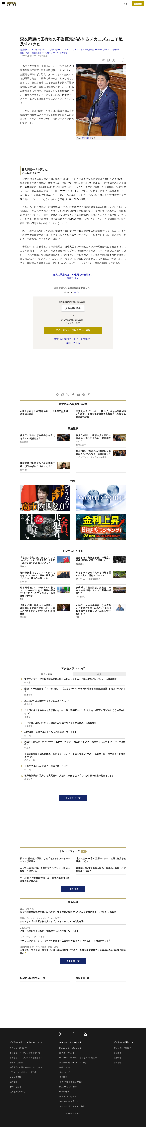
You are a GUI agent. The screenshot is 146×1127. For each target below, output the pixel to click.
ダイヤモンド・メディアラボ (71, 1106)
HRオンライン (65, 1091)
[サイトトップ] (11, 4)
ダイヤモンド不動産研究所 (70, 1081)
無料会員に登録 (73, 308)
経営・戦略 (25, 52)
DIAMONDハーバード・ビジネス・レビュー (78, 1057)
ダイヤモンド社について (125, 1042)
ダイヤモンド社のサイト (70, 1042)
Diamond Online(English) (70, 1047)
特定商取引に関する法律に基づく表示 (26, 1067)
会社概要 (117, 1052)
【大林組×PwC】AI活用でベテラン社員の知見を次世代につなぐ (101, 860)
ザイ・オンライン (67, 1072)
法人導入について (17, 1091)
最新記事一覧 (73, 961)
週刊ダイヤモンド (67, 1052)
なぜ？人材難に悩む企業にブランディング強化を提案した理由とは (45, 869)
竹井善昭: (69, 49)
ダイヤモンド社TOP (122, 1047)
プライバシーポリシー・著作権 (23, 1072)
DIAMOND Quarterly (68, 1086)
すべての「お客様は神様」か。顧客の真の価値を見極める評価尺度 (45, 879)
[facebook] (73, 1034)
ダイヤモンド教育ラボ (68, 1101)
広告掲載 (13, 1081)
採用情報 (117, 1057)
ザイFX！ (63, 1077)
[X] (60, 1034)
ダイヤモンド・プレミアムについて (25, 1052)
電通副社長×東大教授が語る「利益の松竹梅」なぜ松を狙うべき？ (101, 869)
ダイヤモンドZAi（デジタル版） (73, 1062)
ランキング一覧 (73, 798)
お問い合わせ (15, 1086)
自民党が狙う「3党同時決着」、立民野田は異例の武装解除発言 (45, 413)
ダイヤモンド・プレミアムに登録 (73, 330)
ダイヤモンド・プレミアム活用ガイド (26, 1057)
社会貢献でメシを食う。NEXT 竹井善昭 (49, 52)
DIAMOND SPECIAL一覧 (32, 978)
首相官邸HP (87, 138)
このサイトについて (18, 1047)
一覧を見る (73, 888)
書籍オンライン (66, 1067)
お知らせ (117, 1062)
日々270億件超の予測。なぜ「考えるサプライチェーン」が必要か (45, 860)
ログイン (125, 4)
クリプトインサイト (67, 1096)
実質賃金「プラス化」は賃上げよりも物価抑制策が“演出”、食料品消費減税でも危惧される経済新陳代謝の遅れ (101, 414)
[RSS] (85, 1034)
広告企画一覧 (82, 978)
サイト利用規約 (16, 1062)
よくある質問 (15, 1077)
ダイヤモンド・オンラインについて (26, 1042)
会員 (99, 674)
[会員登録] (138, 3)
